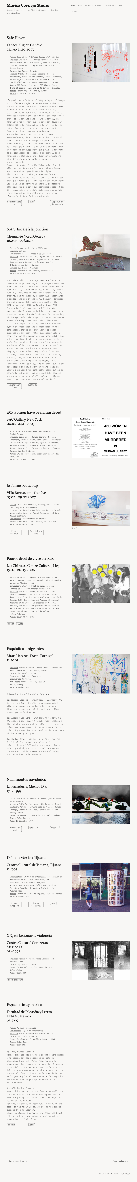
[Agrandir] (126, 46)
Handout (11, 1124)
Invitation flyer (14, 386)
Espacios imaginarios (24, 1005)
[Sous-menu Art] (123, 5)
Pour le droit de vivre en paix (30, 559)
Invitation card (36, 532)
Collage (33, 385)
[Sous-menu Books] (102, 5)
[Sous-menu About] (92, 5)
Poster (10, 623)
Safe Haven (16, 38)
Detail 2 (55, 827)
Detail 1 (33, 827)
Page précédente (17, 1161)
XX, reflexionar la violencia (29, 936)
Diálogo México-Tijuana (26, 858)
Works (31, 1124)
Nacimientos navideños (26, 780)
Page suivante (121, 1161)
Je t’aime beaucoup (22, 486)
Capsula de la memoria (57, 203)
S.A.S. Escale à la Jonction (27, 229)
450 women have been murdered (34, 412)
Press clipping (14, 904)
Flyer (31, 201)
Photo (53, 903)
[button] (128, 507)
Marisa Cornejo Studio (28, 6)
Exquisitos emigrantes (25, 649)
